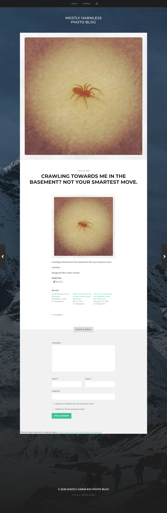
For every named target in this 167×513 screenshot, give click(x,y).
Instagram (58, 315)
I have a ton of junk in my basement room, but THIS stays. (103, 296)
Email (88, 379)
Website (56, 391)
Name (55, 379)
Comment (56, 343)
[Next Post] (164, 256)
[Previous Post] (3, 256)
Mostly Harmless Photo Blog (83, 20)
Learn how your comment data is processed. (80, 432)
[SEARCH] (97, 4)
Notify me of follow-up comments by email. (74, 404)
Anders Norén (88, 495)
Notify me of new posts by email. (69, 409)
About (74, 4)
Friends (87, 4)
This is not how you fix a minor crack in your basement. (82, 296)
